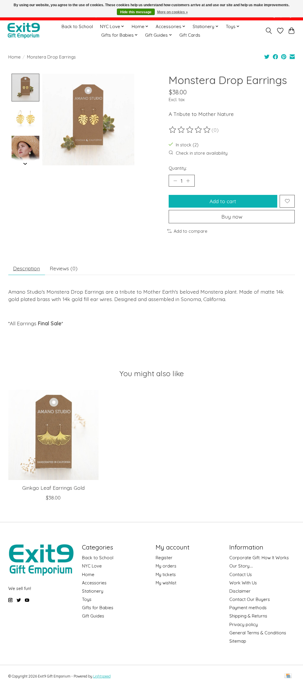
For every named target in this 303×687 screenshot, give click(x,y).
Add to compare (190, 231)
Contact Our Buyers (249, 599)
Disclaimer (240, 591)
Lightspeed (102, 676)
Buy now (231, 216)
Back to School (77, 26)
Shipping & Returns (248, 616)
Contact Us (240, 574)
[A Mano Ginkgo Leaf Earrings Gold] (53, 435)
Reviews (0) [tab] (64, 268)
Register (164, 557)
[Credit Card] (288, 676)
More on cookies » (172, 12)
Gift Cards (189, 35)
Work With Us (243, 583)
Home (14, 57)
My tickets (166, 574)
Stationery (92, 591)
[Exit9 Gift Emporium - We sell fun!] (23, 30)
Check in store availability (202, 153)
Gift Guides (93, 616)
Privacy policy (243, 624)
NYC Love (92, 566)
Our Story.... (241, 566)
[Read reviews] (190, 130)
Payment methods (248, 607)
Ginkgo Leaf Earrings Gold (53, 488)
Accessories (94, 583)
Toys (86, 599)
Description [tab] (26, 268)
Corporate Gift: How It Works (259, 557)
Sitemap (237, 641)
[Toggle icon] (268, 30)
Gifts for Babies (97, 607)
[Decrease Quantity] (175, 181)
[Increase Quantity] (188, 181)
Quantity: (178, 168)
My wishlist (166, 583)
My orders (166, 566)
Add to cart (222, 201)
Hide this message (136, 12)
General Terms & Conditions (257, 633)
